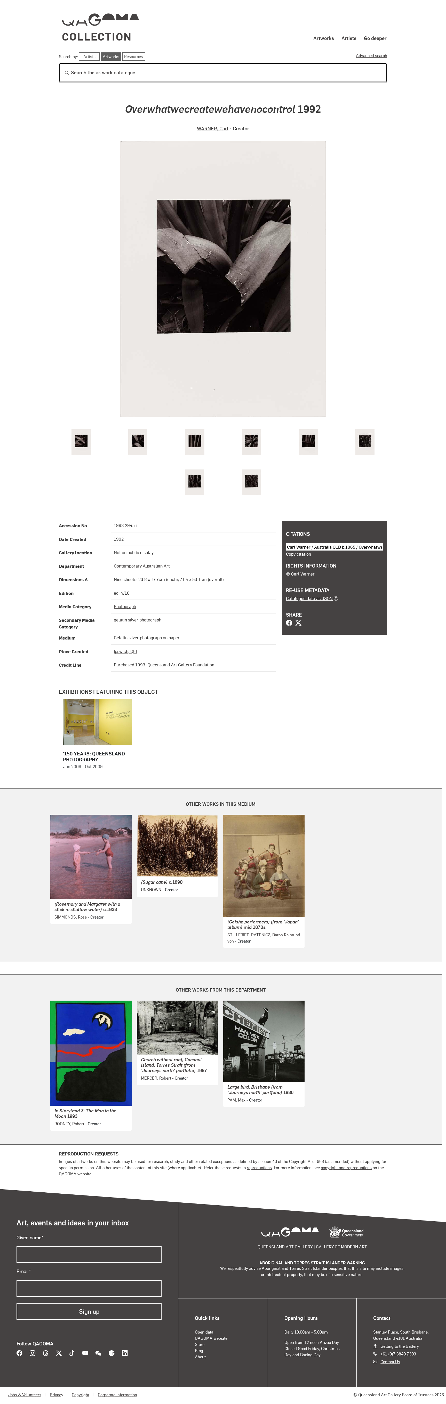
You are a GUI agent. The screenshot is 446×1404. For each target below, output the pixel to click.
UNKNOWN (151, 889)
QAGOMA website (211, 1338)
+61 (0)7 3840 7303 (398, 1354)
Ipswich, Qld (125, 651)
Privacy (56, 1394)
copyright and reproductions (346, 1167)
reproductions (259, 1167)
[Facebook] (289, 623)
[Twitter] (298, 623)
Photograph (125, 606)
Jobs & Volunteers (24, 1394)
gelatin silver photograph (137, 620)
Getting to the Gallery (399, 1346)
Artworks (323, 38)
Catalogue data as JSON (309, 598)
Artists (348, 38)
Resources (133, 56)
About (200, 1356)
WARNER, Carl (212, 128)
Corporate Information (117, 1394)
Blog (199, 1350)
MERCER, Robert (156, 1078)
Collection (97, 36)
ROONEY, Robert (69, 1123)
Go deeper (375, 38)
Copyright (80, 1394)
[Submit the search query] (62, 72)
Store (199, 1344)
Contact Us (390, 1361)
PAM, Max (236, 1100)
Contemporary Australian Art (142, 566)
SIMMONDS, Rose (70, 917)
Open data (204, 1332)
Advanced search (371, 55)
